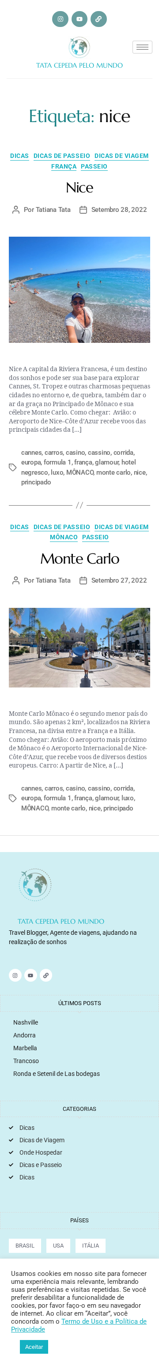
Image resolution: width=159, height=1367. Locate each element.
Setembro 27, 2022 (119, 580)
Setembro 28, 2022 (119, 210)
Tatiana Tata (53, 210)
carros (54, 453)
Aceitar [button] (34, 1347)
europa (31, 462)
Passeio (94, 166)
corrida (123, 453)
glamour (106, 462)
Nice (79, 187)
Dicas (19, 155)
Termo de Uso (83, 1321)
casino (75, 453)
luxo (57, 472)
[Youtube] (79, 19)
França (63, 166)
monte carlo (113, 472)
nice (140, 472)
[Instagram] (60, 19)
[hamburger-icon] (142, 47)
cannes (31, 453)
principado (36, 482)
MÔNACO (79, 472)
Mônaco (64, 537)
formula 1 (58, 462)
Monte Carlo (79, 558)
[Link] (98, 19)
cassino (99, 453)
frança (83, 462)
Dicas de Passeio (62, 155)
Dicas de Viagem (122, 155)
